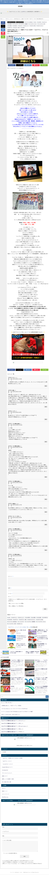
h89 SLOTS (21, 720)
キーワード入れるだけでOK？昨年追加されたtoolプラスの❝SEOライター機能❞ (17, 711)
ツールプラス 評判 (12, 623)
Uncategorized (5, 770)
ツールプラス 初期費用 (30, 621)
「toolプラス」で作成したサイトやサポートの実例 (12, 758)
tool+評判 (39, 22)
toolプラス (20, 25)
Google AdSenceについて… (7, 767)
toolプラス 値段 (17, 27)
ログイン (4, 788)
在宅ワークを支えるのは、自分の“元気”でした (10, 714)
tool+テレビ (45, 22)
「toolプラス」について (13, 627)
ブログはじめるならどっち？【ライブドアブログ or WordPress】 (14, 708)
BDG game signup (22, 726)
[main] (28, 80)
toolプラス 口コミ (40, 25)
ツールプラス (21, 621)
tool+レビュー (26, 25)
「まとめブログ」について (7, 764)
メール (10, 593)
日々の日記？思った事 (26, 627)
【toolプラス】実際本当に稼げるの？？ (9, 720)
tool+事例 (23, 27)
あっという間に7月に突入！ (7, 702)
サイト (9, 596)
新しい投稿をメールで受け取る (16, 606)
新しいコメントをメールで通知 (16, 603)
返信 (46, 406)
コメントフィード (5, 794)
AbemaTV (21, 113)
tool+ (35, 22)
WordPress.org (5, 797)
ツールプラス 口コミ (41, 621)
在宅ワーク (10, 27)
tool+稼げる (15, 25)
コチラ (23, 11)
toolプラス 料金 (33, 25)
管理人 (20, 723)
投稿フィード (4, 791)
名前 (9, 587)
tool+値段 (39, 617)
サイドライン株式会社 (29, 22)
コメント (10, 576)
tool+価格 (10, 25)
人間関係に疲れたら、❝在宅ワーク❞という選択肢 (11, 705)
